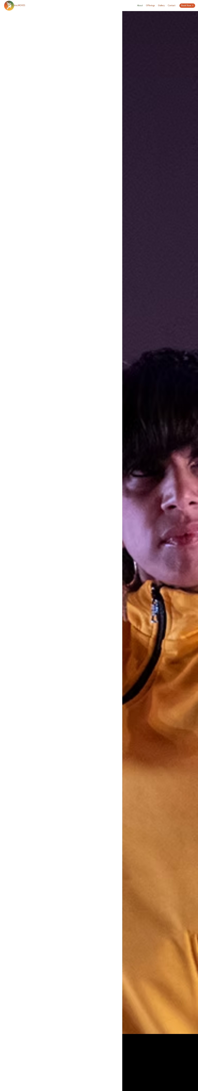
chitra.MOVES (18, 5)
